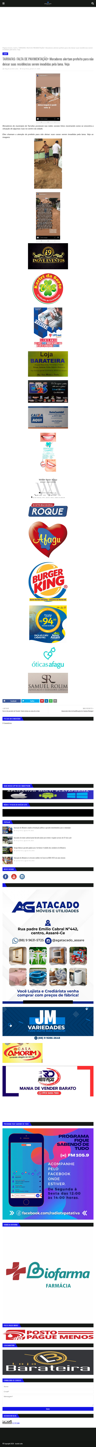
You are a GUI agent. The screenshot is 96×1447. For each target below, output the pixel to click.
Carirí (15, 48)
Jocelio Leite (19, 1443)
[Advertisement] (48, 25)
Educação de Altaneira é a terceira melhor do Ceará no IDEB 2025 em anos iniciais (39, 858)
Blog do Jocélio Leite (11, 69)
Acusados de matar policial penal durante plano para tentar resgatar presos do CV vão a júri (43, 837)
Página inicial (7, 48)
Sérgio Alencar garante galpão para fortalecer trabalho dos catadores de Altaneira (40, 847)
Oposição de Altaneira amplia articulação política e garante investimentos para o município (42, 827)
